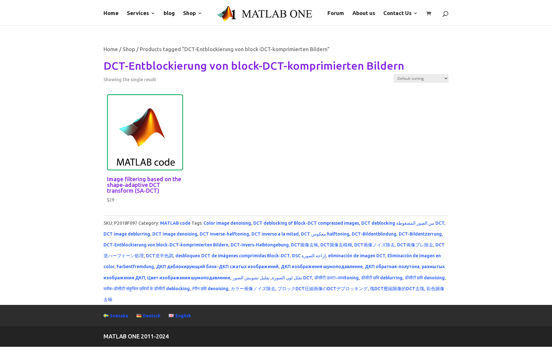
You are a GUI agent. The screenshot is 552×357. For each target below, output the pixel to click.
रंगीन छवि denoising (210, 288)
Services (138, 13)
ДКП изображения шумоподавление (322, 266)
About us (363, 13)
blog (169, 13)
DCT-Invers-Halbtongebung (260, 244)
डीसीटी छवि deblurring (381, 277)
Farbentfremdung (135, 266)
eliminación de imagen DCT (356, 255)
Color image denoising (227, 223)
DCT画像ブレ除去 (415, 244)
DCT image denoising (174, 234)
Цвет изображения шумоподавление (188, 277)
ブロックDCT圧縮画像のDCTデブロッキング (323, 288)
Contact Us (397, 13)
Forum (335, 13)
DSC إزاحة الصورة (309, 255)
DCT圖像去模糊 (336, 244)
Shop (189, 13)
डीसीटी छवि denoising (425, 277)
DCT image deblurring (126, 234)
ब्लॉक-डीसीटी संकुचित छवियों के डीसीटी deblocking (146, 288)
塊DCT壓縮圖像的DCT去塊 (397, 288)
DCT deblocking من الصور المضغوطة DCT (402, 223)
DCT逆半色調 (159, 255)
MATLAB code (175, 223)
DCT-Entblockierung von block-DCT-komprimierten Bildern (165, 244)
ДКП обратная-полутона (392, 266)
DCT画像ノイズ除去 (374, 244)
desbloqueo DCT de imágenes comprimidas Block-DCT (232, 255)
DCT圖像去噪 (304, 244)
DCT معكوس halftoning (325, 234)
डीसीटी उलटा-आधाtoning (336, 277)
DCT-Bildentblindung (374, 234)
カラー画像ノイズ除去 (253, 288)
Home (111, 13)
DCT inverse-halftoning (224, 234)
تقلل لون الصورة (287, 277)
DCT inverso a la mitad (275, 234)
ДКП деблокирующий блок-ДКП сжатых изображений (217, 266)
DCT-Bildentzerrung (420, 234)
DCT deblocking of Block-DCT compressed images (306, 223)
